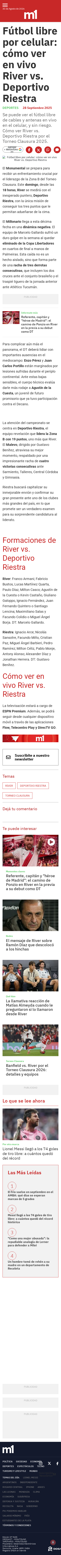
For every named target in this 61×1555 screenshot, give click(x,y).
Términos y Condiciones (17, 1525)
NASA (20, 1506)
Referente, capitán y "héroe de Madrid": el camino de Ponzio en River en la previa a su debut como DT (39, 324)
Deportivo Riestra (33, 785)
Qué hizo (10, 996)
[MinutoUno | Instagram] (40, 1463)
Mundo (33, 1471)
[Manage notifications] (53, 1542)
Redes (9, 936)
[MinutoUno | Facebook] (56, 1463)
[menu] (7, 5)
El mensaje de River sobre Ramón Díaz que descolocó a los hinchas (30, 945)
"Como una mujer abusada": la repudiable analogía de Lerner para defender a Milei (28, 1241)
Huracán (33, 1501)
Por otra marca (11, 1144)
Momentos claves (15, 871)
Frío (26, 1515)
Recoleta (8, 1506)
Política (8, 1461)
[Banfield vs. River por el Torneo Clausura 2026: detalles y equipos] (30, 1040)
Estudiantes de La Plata (17, 1520)
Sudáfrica (23, 1496)
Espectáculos (25, 1466)
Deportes (10, 108)
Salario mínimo (12, 1515)
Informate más (29, 312)
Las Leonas (9, 1491)
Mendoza (24, 1491)
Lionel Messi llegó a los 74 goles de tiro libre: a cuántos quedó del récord (30, 1153)
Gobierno (32, 1506)
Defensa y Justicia (14, 1501)
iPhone (30, 1487)
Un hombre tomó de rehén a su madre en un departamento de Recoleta (28, 1265)
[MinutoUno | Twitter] (49, 1463)
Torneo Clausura (17, 795)
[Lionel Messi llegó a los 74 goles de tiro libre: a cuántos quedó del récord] (30, 1124)
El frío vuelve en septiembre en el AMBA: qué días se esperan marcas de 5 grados (30, 1195)
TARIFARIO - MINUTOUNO (15, 1541)
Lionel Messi (30, 1477)
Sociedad (21, 1461)
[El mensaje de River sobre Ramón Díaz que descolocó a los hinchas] (30, 915)
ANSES (41, 1487)
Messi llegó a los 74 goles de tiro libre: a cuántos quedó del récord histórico (30, 1218)
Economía (36, 1461)
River (9, 785)
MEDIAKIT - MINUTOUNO (14, 1539)
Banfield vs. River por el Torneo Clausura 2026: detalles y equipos (27, 1070)
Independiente (28, 1482)
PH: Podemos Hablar (14, 1510)
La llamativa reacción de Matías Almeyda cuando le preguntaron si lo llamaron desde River (29, 1007)
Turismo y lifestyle (14, 1471)
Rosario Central (13, 1487)
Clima (36, 1491)
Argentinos (10, 1482)
